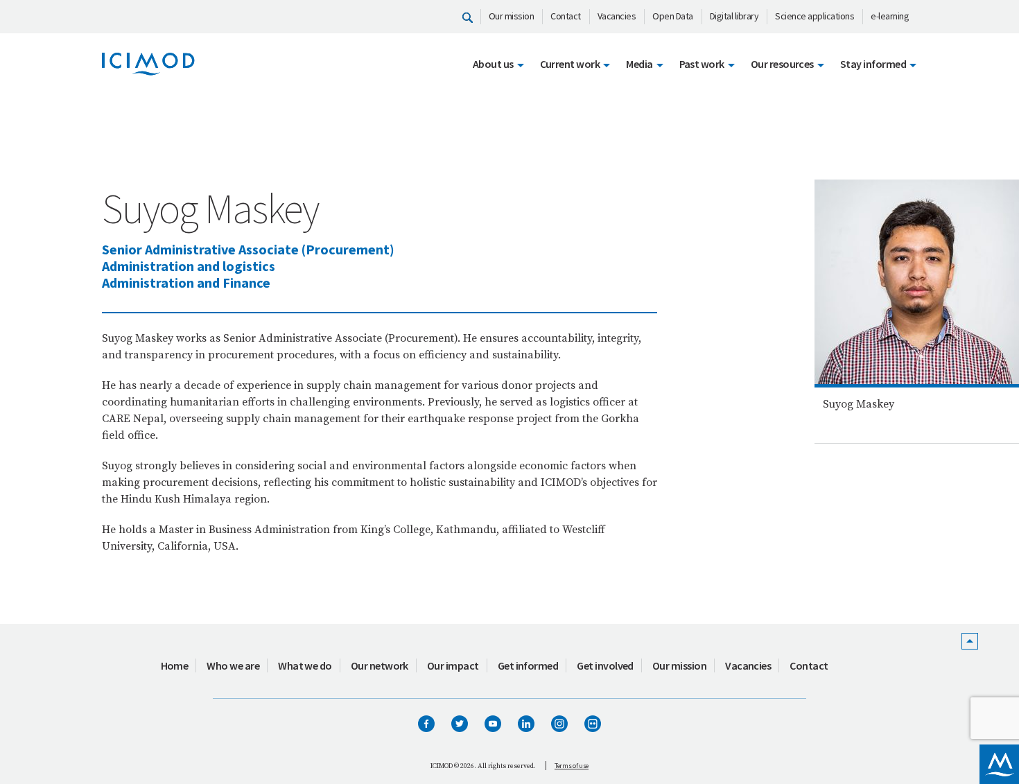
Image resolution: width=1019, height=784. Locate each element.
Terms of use (572, 765)
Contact (565, 16)
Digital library (734, 16)
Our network (379, 665)
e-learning (890, 16)
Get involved (605, 665)
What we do (305, 665)
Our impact (453, 665)
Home (175, 665)
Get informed (528, 665)
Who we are (233, 665)
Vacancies (617, 16)
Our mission (511, 16)
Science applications (814, 16)
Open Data (672, 16)
